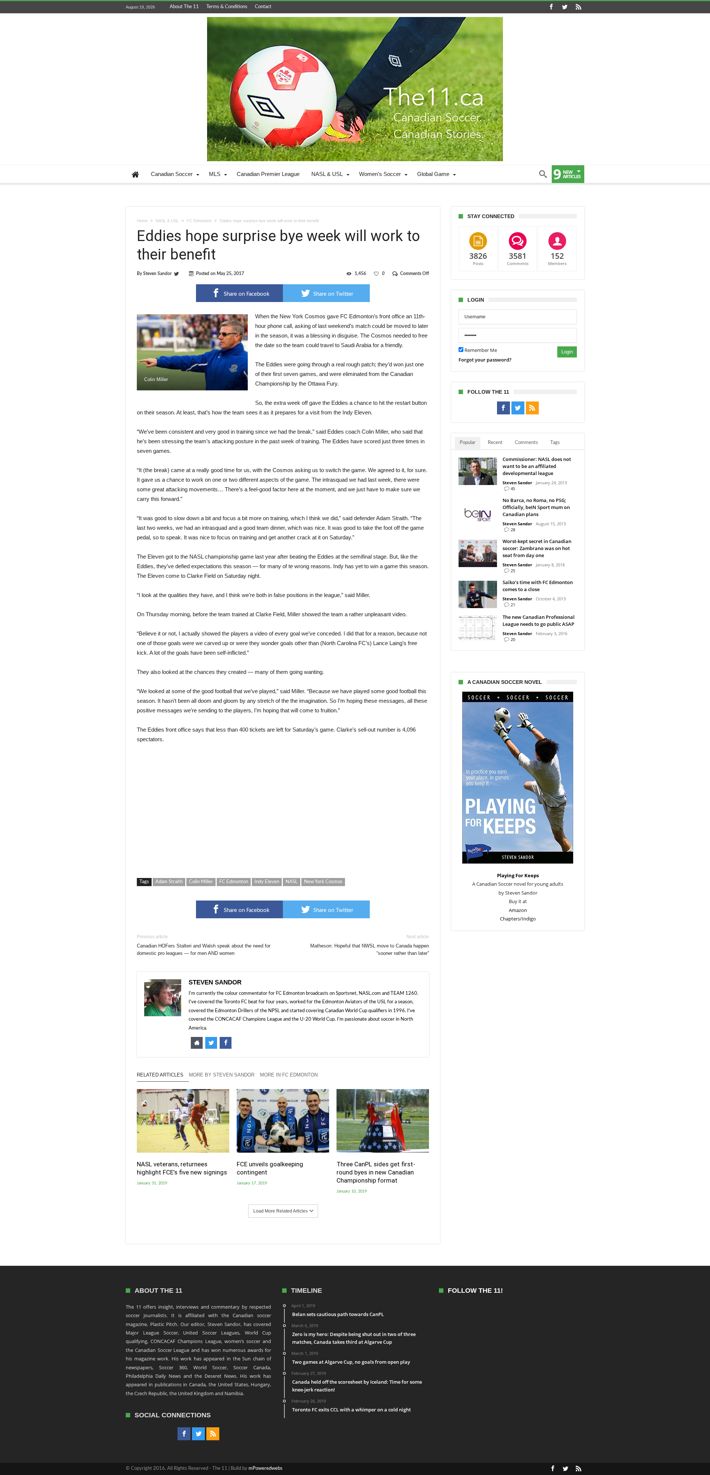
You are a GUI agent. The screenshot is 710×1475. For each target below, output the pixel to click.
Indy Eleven (266, 881)
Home (142, 220)
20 (513, 639)
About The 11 (184, 6)
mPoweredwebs (265, 1468)
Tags (555, 442)
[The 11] (355, 17)
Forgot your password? (485, 359)
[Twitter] (565, 7)
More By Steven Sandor (221, 1075)
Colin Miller (201, 881)
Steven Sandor (157, 273)
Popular (468, 442)
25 (513, 570)
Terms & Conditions (226, 6)
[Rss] (578, 7)
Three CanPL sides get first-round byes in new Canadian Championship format (376, 1172)
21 (513, 604)
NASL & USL (167, 220)
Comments (526, 442)
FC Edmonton (199, 220)
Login (567, 352)
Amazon (518, 910)
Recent (495, 442)
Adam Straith (169, 881)
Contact (263, 6)
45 (513, 488)
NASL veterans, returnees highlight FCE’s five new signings (182, 1168)
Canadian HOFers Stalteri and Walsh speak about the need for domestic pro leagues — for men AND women (203, 945)
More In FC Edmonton (289, 1075)
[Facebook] (551, 7)
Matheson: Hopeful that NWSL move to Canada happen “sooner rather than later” (369, 945)
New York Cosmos (323, 881)
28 (513, 529)
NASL (291, 881)
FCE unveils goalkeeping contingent (270, 1168)
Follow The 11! (475, 1290)
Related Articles (160, 1075)
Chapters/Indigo (518, 918)
